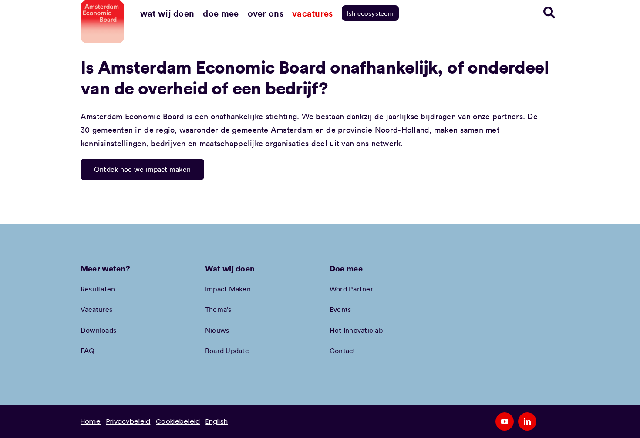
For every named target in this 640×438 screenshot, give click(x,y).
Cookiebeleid (178, 421)
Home (91, 421)
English (216, 421)
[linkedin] (527, 421)
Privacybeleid (128, 421)
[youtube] (504, 421)
